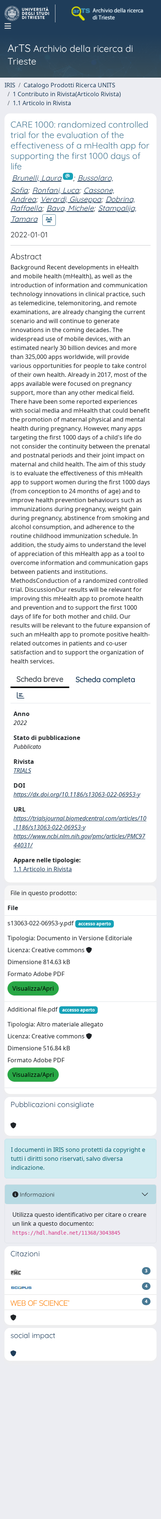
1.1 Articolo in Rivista (42, 103)
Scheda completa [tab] (105, 679)
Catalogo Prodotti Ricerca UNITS (69, 85)
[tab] (20, 695)
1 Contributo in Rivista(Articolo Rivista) (67, 94)
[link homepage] (29, 13)
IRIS (9, 85)
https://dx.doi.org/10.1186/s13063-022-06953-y (76, 794)
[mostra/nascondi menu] (7, 26)
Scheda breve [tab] (39, 679)
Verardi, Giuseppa (70, 199)
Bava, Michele (70, 208)
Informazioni (36, 1194)
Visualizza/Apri (33, 988)
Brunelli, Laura (36, 177)
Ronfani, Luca (55, 190)
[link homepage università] (108, 13)
